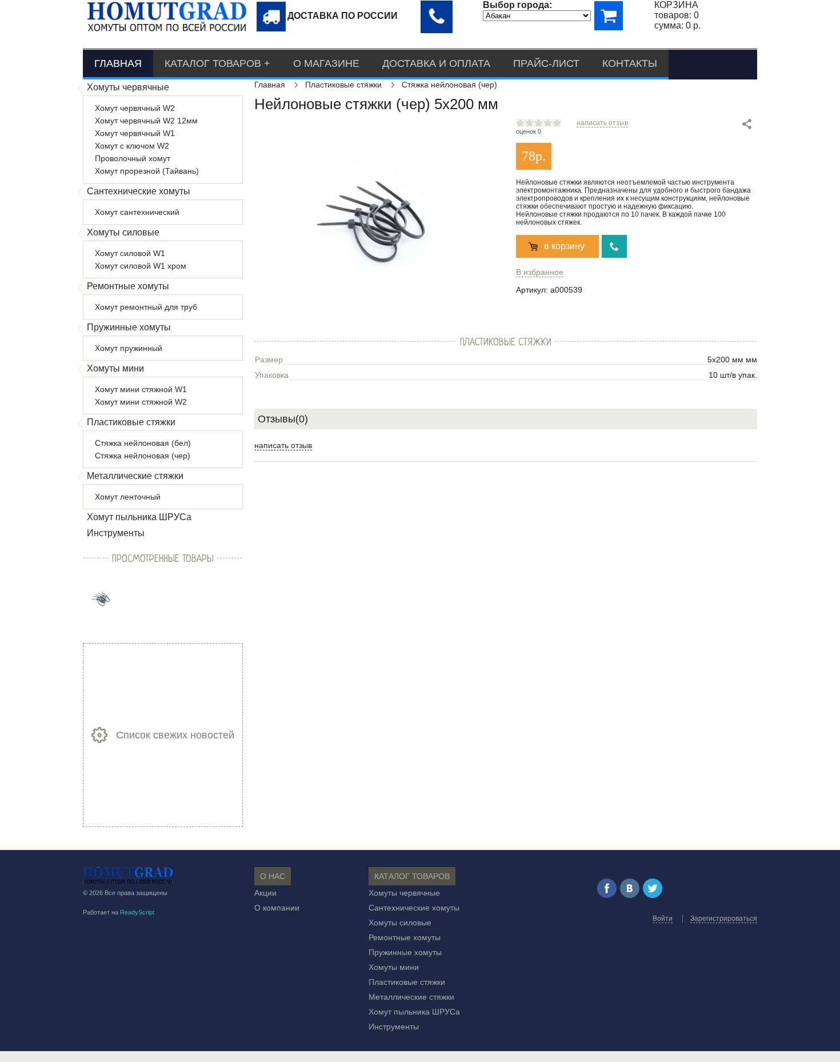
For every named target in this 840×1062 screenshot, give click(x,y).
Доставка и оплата (436, 63)
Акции (265, 892)
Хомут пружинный (128, 348)
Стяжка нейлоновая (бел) (143, 443)
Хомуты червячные (128, 87)
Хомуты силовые (123, 232)
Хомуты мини (115, 368)
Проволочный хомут (132, 158)
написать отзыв (602, 123)
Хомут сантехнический (137, 212)
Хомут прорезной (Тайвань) (147, 170)
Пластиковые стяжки (131, 422)
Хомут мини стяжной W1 (141, 389)
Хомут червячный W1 (135, 133)
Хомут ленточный (128, 496)
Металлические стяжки (135, 476)
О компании (276, 907)
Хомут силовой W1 (130, 253)
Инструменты (116, 533)
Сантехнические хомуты (138, 191)
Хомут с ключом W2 (132, 145)
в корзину (564, 246)
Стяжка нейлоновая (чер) (142, 455)
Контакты (629, 63)
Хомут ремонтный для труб (146, 307)
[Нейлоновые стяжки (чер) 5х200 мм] (102, 597)
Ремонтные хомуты (128, 286)
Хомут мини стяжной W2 (141, 401)
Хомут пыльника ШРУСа (139, 517)
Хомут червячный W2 (135, 108)
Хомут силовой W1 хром (140, 265)
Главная (118, 63)
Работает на (118, 912)
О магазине (326, 63)
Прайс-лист (546, 63)
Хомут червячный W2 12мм (146, 120)
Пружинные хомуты (129, 327)
